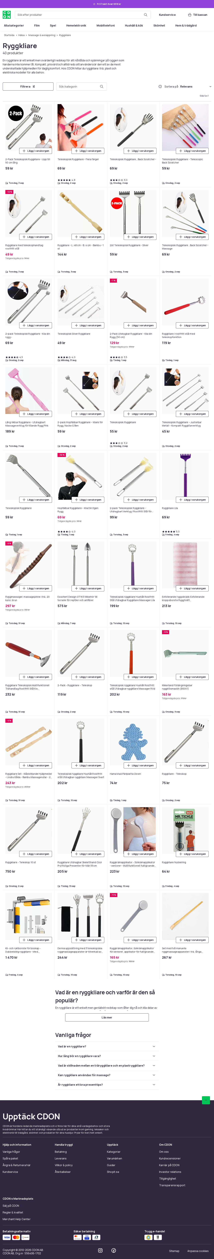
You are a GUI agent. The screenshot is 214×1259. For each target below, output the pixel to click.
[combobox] (83, 15)
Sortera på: (172, 87)
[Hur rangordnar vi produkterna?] (160, 87)
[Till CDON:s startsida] (7, 15)
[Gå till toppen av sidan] (206, 448)
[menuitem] (14, 25)
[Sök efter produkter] (146, 15)
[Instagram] (100, 598)
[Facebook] (113, 598)
